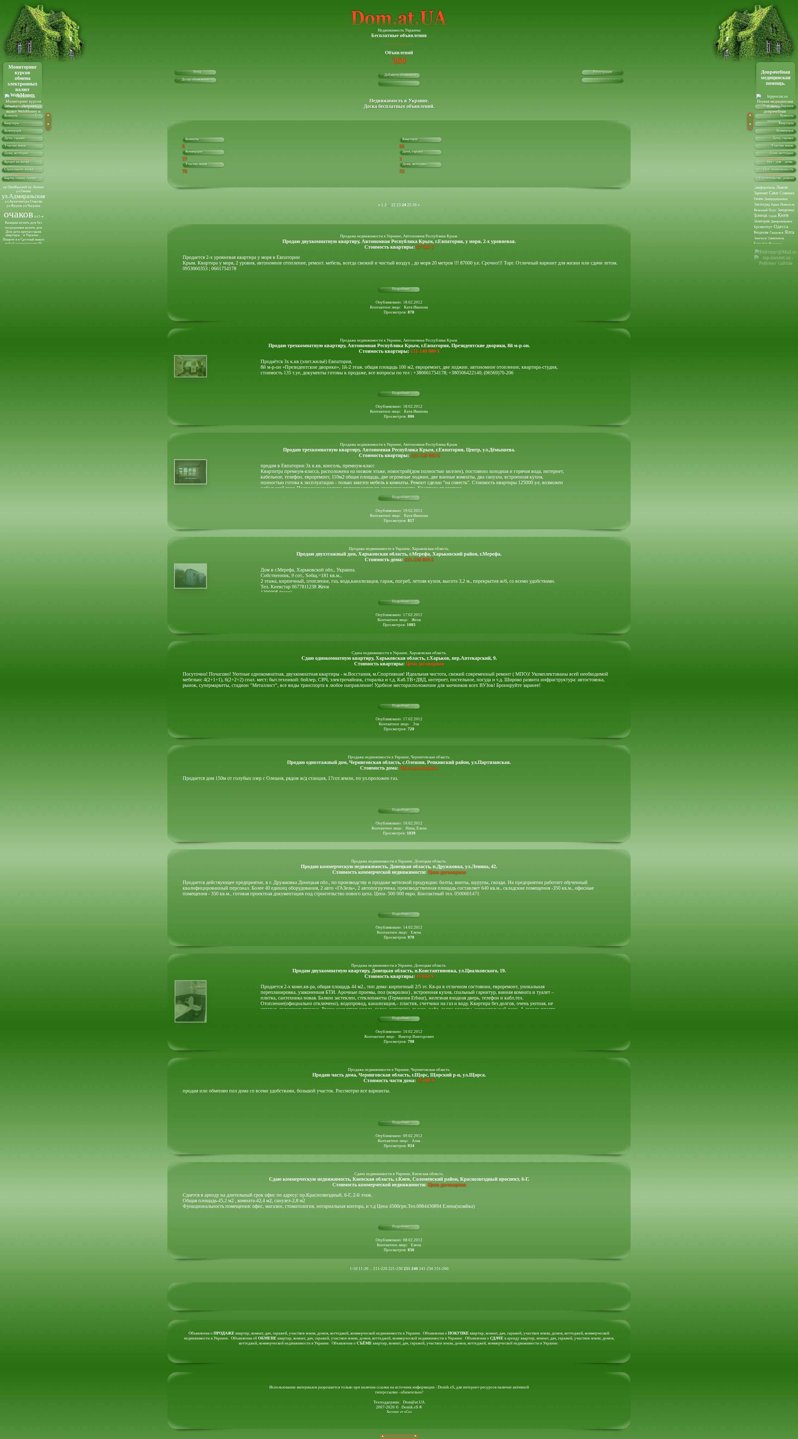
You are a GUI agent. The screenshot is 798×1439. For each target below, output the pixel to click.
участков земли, (303, 1333)
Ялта (789, 232)
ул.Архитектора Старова (23, 201)
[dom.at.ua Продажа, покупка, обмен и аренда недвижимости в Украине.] (399, 26)
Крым (775, 204)
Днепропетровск (781, 221)
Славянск (787, 193)
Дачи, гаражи (14, 138)
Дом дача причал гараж (23, 231)
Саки (773, 193)
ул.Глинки (23, 191)
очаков (18, 214)
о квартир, (230, 1333)
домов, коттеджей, (333, 1333)
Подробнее (400, 288)
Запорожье (786, 210)
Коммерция (12, 130)
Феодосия (760, 232)
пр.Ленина (36, 187)
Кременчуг (762, 226)
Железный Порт (764, 210)
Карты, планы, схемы (20, 178)
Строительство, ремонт (778, 178)
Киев (783, 215)
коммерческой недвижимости (376, 1333)
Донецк (760, 215)
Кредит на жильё (17, 161)
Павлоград (761, 204)
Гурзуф (772, 216)
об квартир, (272, 1338)
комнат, (258, 1333)
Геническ (760, 238)
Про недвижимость (780, 169)
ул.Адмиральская (23, 196)
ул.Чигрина (31, 205)
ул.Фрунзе (14, 205)
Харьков (760, 243)
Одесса (781, 226)
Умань (758, 199)
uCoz (408, 1411)
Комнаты (10, 115)
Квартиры (11, 123)
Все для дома (782, 161)
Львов (782, 187)
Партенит (760, 193)
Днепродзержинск (776, 199)
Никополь (787, 204)
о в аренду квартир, (511, 1338)
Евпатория (761, 221)
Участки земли (15, 145)
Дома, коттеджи (16, 153)
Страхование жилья (19, 169)
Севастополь (776, 238)
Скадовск (776, 232)
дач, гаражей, (277, 1333)
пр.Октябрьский (15, 187)
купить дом (33, 227)
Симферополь (764, 187)
